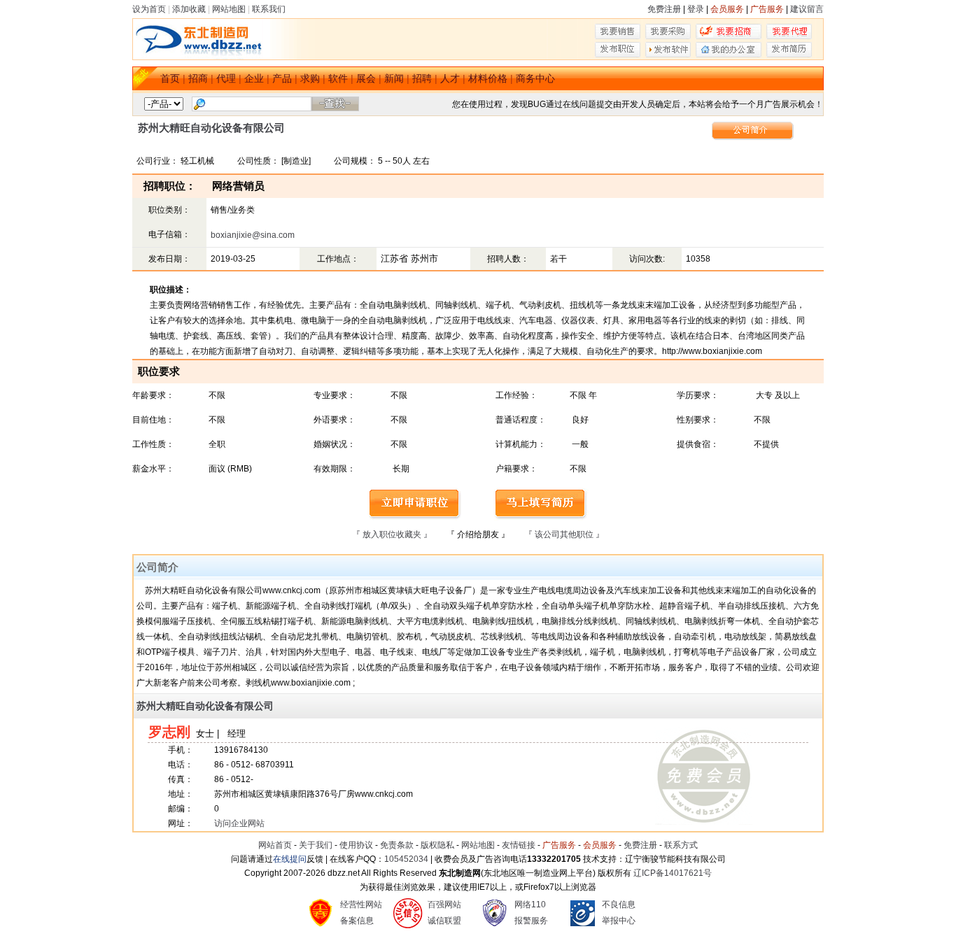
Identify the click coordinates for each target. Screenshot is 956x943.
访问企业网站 (239, 823)
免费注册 (664, 9)
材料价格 (487, 78)
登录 (695, 9)
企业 (254, 78)
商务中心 (535, 78)
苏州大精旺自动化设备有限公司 (205, 705)
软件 (338, 78)
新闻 (394, 78)
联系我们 (269, 9)
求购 (310, 78)
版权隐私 (437, 845)
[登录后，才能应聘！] (415, 518)
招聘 (422, 78)
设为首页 (149, 9)
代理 (226, 78)
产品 (282, 78)
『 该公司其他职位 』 (564, 534)
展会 (366, 78)
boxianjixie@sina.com (253, 235)
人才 (450, 78)
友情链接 (518, 845)
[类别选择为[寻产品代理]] (789, 36)
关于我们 (315, 845)
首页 (170, 78)
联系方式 (681, 845)
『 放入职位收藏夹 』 (392, 534)
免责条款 (397, 845)
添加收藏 (189, 9)
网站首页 (275, 845)
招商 (198, 78)
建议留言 (807, 9)
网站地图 (229, 9)
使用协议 (356, 845)
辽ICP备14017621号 (672, 873)
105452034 (406, 859)
